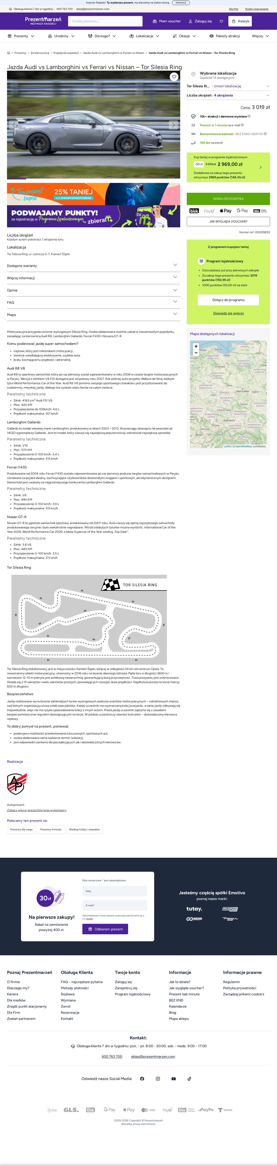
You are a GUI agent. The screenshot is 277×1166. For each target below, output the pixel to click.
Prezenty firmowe (50, 829)
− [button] (196, 353)
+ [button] (196, 346)
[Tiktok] (189, 1079)
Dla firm (233, 9)
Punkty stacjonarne (256, 9)
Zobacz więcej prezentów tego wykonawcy (37, 810)
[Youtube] (174, 1079)
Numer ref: (246, 232)
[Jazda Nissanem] (93, 124)
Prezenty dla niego (21, 829)
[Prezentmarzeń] (43, 21)
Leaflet (227, 446)
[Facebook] (142, 1079)
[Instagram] (158, 1079)
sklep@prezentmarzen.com (92, 9)
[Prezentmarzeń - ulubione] (221, 21)
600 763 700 (112, 1056)
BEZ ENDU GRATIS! (249, 134)
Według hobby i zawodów (84, 829)
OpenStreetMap (243, 446)
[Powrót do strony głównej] (8, 52)
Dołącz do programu (228, 300)
